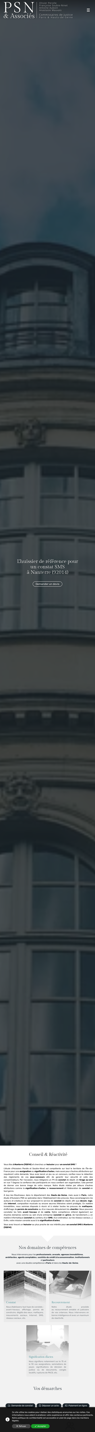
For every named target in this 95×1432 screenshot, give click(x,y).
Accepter (41, 1426)
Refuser (22, 1426)
